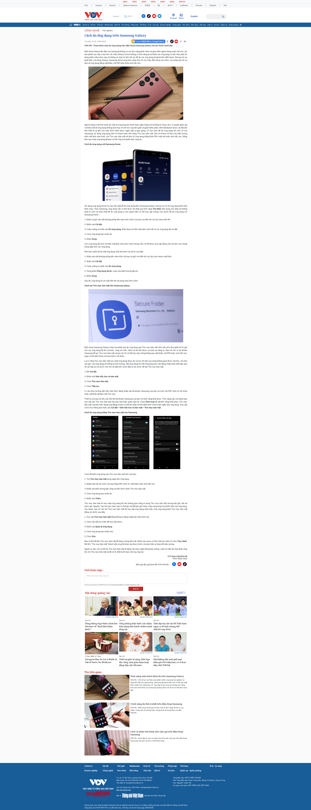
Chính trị (85, 25)
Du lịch (216, 25)
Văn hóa (202, 25)
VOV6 (172, 2)
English (194, 16)
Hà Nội (116, 16)
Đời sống (194, 25)
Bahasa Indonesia (130, 5)
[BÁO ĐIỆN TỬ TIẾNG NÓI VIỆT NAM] (93, 16)
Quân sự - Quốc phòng (229, 25)
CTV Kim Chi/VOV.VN (177, 556)
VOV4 (153, 2)
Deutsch (112, 5)
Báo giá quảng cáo (123, 790)
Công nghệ (176, 25)
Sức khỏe (186, 25)
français (99, 5)
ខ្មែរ (159, 5)
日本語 (147, 5)
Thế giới (100, 25)
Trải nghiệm (107, 31)
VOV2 (134, 2)
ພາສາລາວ (184, 5)
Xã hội (93, 25)
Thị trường (125, 25)
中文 (86, 5)
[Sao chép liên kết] (180, 41)
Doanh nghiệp (165, 25)
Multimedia (109, 25)
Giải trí (209, 25)
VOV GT (182, 2)
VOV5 (162, 2)
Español (213, 5)
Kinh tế (117, 25)
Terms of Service (131, 585)
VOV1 (125, 2)
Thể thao (143, 25)
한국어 (170, 5)
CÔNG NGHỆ (91, 30)
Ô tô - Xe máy (153, 25)
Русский (199, 5)
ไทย (225, 5)
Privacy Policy (118, 585)
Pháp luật (134, 25)
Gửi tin (136, 589)
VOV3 (144, 2)
